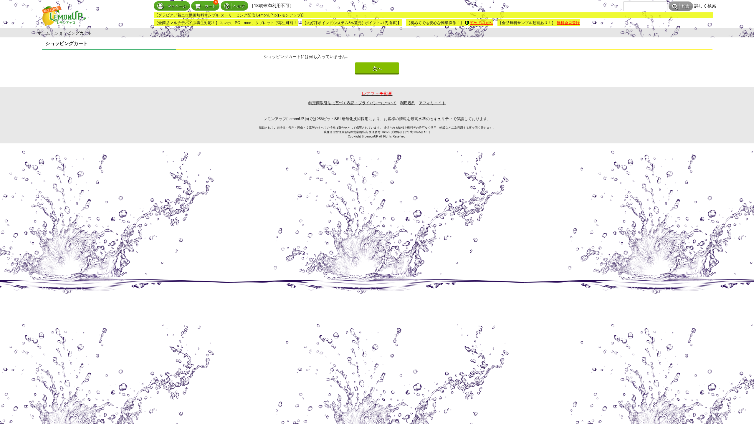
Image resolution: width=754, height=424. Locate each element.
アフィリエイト (432, 102)
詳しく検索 (705, 5)
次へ (377, 68)
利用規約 (407, 102)
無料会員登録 (568, 22)
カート (210, 6)
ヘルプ (239, 6)
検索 (685, 6)
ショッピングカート (73, 33)
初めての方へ (481, 22)
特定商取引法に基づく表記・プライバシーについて (352, 102)
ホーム (44, 33)
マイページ (176, 6)
